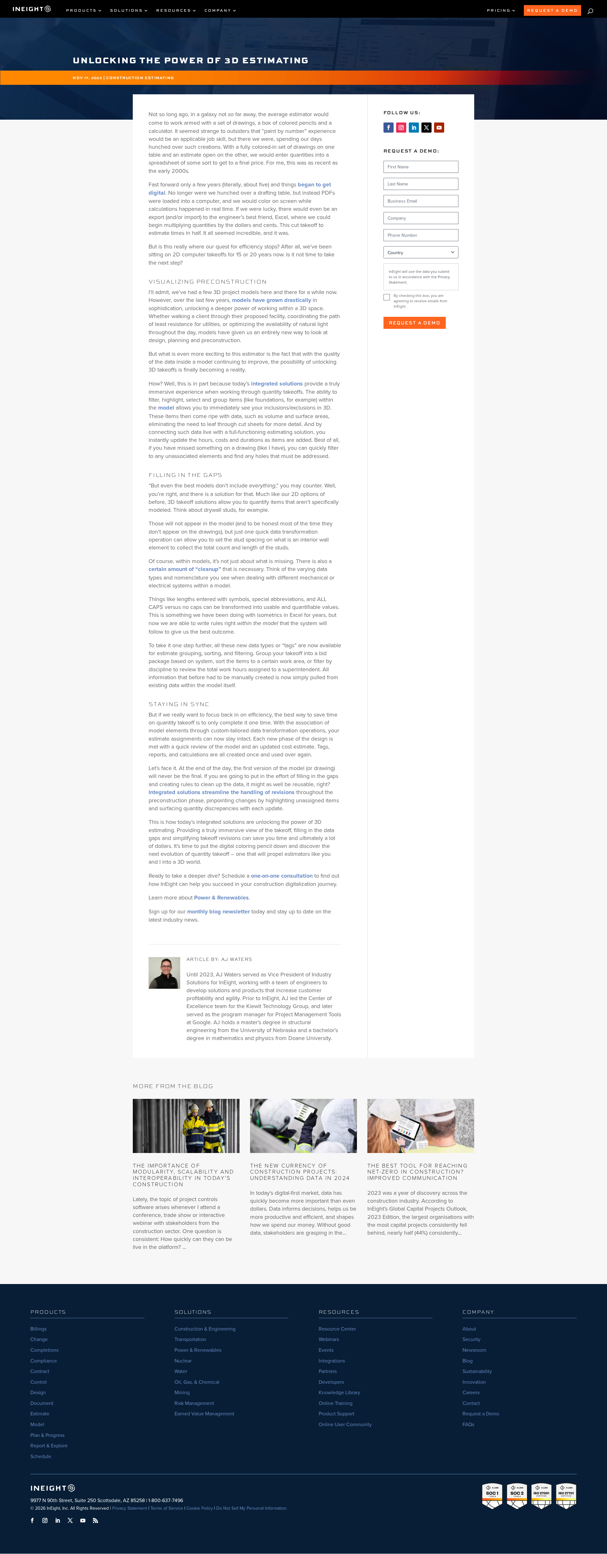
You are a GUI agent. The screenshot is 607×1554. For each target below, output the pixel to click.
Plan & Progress (47, 1435)
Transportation (190, 1339)
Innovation (474, 1381)
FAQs (468, 1424)
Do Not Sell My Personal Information (251, 1508)
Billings (38, 1328)
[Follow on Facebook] (388, 127)
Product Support (336, 1413)
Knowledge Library (339, 1392)
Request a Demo (414, 323)
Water (181, 1371)
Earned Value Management (204, 1413)
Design (38, 1392)
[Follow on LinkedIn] (414, 127)
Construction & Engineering (205, 1328)
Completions (44, 1349)
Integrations (332, 1360)
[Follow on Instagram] (401, 127)
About (469, 1328)
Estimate (39, 1413)
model (166, 408)
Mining (182, 1392)
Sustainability (477, 1371)
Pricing (499, 10)
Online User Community (345, 1424)
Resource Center (337, 1328)
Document (41, 1403)
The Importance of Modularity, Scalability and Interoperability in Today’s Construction (183, 1175)
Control (38, 1381)
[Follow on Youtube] (439, 127)
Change (39, 1339)
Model (37, 1424)
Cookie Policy (200, 1508)
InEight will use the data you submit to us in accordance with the (419, 277)
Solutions (126, 10)
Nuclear (183, 1360)
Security (472, 1339)
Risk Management (194, 1403)
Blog (468, 1360)
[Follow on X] (426, 127)
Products (81, 10)
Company (218, 10)
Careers (471, 1392)
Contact (471, 1403)
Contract (39, 1371)
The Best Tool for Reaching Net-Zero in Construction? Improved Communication (417, 1172)
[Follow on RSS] (95, 1520)
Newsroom (474, 1349)
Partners (328, 1371)
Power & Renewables (221, 897)
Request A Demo (552, 10)
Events (326, 1349)
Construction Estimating (140, 77)
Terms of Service (166, 1508)
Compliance (43, 1360)
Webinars (329, 1339)
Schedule (40, 1456)
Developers (331, 1381)
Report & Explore (49, 1445)
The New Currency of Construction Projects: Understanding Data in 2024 (300, 1172)
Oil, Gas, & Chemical (197, 1381)
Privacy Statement (129, 1508)
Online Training (336, 1403)
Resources (173, 10)
